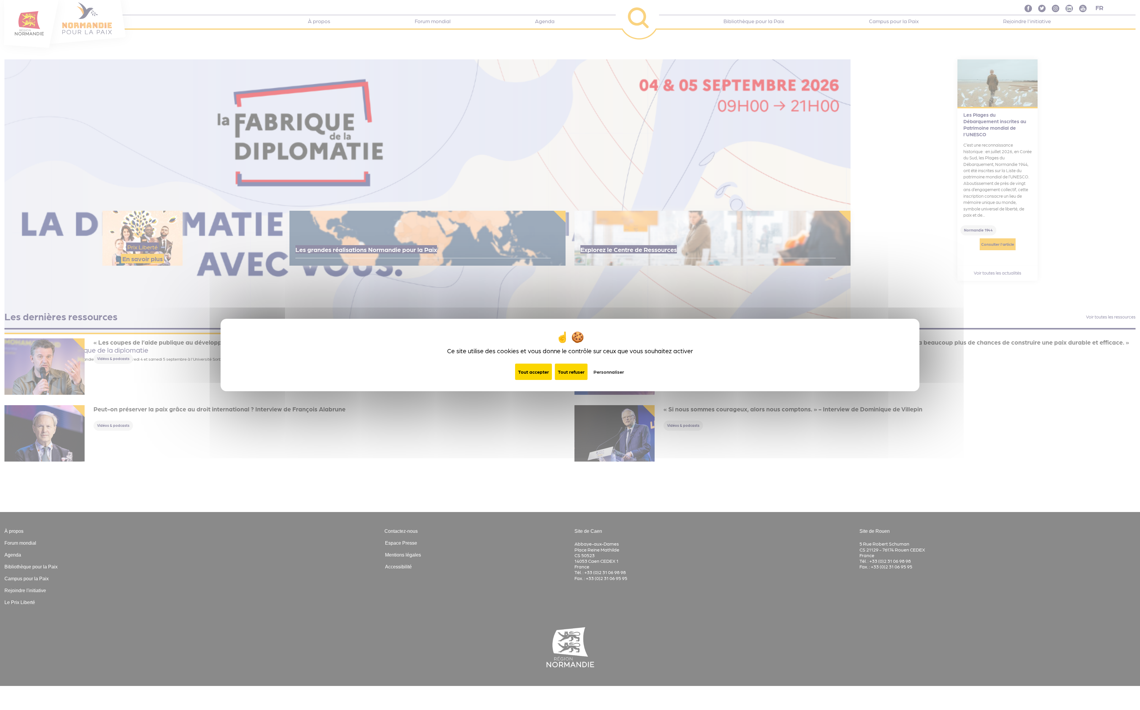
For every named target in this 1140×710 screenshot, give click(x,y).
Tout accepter (533, 372)
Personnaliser (608, 372)
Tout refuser (571, 372)
